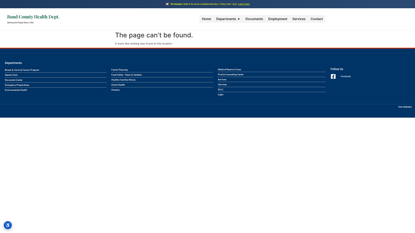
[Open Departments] (238, 19)
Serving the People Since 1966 (20, 23)
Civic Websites (405, 107)
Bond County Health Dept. (33, 17)
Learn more (244, 4)
